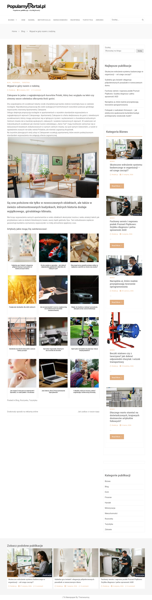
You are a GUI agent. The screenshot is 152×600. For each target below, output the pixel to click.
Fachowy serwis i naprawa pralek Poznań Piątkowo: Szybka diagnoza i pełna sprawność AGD (122, 94)
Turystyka (88, 20)
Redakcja (12, 90)
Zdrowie (99, 20)
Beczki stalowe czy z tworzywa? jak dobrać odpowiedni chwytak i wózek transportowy (125, 357)
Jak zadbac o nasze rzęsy (88, 412)
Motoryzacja (44, 20)
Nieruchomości (60, 20)
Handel (31, 20)
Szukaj (108, 47)
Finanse (108, 497)
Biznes (11, 20)
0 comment (37, 90)
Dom (23, 20)
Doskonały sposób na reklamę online (22, 412)
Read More (116, 186)
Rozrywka (75, 20)
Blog (9, 82)
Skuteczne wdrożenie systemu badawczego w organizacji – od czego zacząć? (126, 167)
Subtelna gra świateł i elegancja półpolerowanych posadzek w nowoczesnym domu (123, 83)
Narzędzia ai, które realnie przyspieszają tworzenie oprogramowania (124, 284)
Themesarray (83, 597)
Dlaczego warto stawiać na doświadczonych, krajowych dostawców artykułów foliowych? (124, 417)
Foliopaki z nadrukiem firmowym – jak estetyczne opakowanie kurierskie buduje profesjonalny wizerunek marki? (122, 113)
